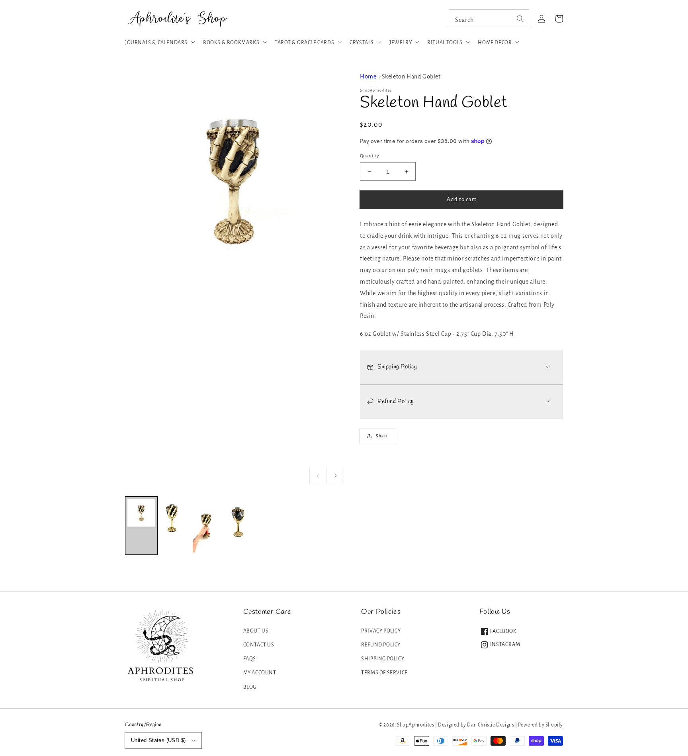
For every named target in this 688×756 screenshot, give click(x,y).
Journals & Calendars (156, 42)
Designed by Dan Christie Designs (476, 725)
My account (259, 673)
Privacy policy (381, 631)
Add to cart (462, 199)
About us (256, 631)
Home (368, 76)
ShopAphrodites (415, 725)
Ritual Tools (444, 42)
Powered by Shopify (540, 725)
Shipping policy (382, 659)
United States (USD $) (158, 740)
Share (382, 435)
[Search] (520, 18)
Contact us (258, 645)
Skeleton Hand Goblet (411, 76)
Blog (249, 687)
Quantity (369, 156)
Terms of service (384, 673)
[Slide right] (335, 475)
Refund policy (381, 645)
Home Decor (495, 42)
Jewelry (400, 42)
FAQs (249, 659)
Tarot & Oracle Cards (304, 42)
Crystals (362, 42)
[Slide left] (318, 475)
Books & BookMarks (231, 42)
